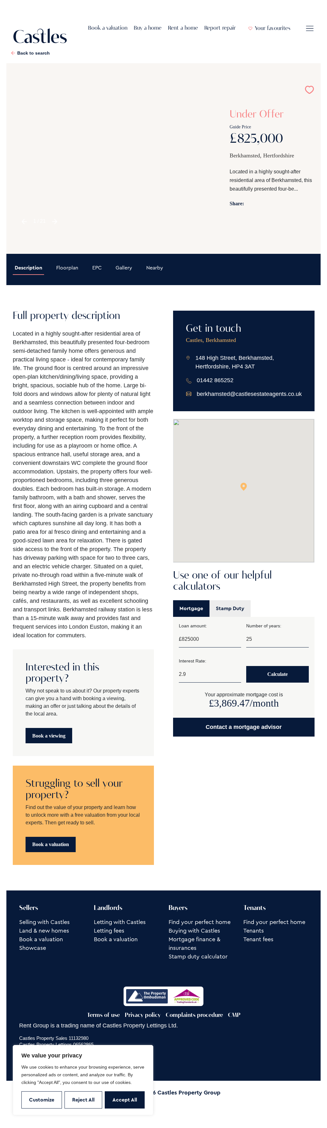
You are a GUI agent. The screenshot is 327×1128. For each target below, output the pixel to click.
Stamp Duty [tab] (230, 608)
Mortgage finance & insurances (194, 943)
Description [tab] (28, 267)
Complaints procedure (194, 1015)
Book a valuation (107, 28)
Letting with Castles (120, 922)
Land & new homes (44, 931)
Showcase (32, 948)
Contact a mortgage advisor (244, 727)
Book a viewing (48, 735)
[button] (24, 221)
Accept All (124, 1099)
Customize (41, 1099)
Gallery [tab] (124, 267)
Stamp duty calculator (198, 956)
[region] (83, 1080)
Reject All (83, 1099)
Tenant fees (258, 939)
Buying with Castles (194, 931)
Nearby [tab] (154, 267)
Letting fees (109, 931)
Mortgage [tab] (191, 608)
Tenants (253, 931)
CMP (234, 1015)
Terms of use (103, 1015)
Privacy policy (143, 1015)
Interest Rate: (192, 661)
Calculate (277, 674)
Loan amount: (193, 626)
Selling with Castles (44, 922)
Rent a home (183, 28)
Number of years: (263, 626)
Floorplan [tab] (67, 267)
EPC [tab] (97, 267)
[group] (112, 158)
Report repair (220, 28)
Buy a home (148, 28)
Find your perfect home (200, 922)
